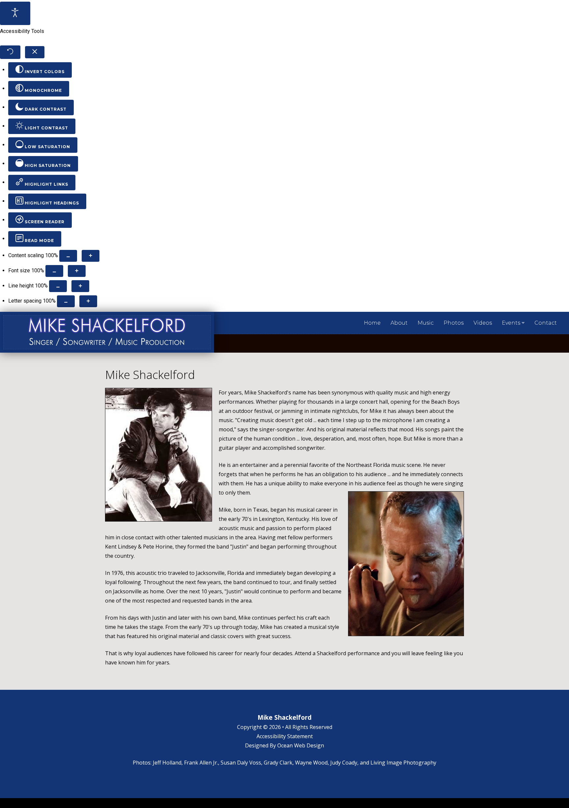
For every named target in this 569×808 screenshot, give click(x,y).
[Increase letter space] (88, 301)
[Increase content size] (90, 256)
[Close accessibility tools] (34, 52)
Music (426, 323)
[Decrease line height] (58, 286)
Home (372, 323)
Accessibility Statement (285, 736)
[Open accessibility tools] (15, 13)
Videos (483, 323)
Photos (454, 323)
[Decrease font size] (54, 271)
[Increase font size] (77, 271)
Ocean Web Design (300, 745)
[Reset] (10, 52)
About (399, 323)
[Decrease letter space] (66, 301)
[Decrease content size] (68, 256)
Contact (545, 323)
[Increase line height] (80, 286)
